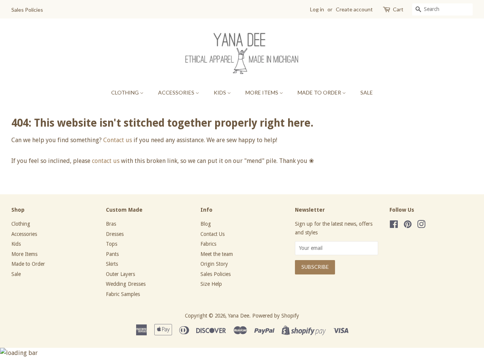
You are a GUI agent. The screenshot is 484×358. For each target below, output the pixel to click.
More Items (262, 92)
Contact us (117, 140)
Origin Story (214, 264)
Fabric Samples (123, 294)
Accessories (176, 92)
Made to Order (320, 92)
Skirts (112, 264)
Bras (111, 224)
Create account (354, 9)
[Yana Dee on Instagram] (421, 226)
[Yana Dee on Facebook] (393, 226)
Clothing (125, 92)
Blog (205, 224)
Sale (366, 92)
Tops (111, 244)
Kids (220, 92)
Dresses (115, 234)
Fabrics (208, 244)
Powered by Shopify (275, 316)
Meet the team (216, 254)
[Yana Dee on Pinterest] (407, 226)
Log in (317, 9)
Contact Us (212, 234)
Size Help (211, 284)
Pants (112, 254)
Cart (398, 9)
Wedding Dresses (126, 284)
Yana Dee (238, 316)
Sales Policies (27, 9)
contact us (105, 160)
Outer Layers (120, 274)
